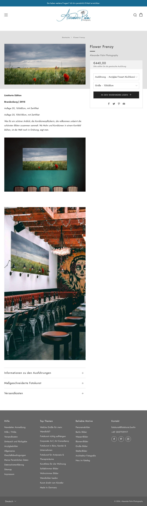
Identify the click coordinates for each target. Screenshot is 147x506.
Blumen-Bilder (82, 441)
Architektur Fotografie (86, 455)
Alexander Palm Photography (104, 55)
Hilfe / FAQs (10, 432)
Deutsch (9, 501)
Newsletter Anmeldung (15, 427)
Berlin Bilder (81, 432)
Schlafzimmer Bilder (49, 468)
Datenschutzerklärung (14, 464)
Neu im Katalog (83, 460)
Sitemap (8, 469)
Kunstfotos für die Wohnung (53, 463)
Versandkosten (11, 436)
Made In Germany (48, 487)
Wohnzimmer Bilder (49, 473)
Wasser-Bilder (82, 436)
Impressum (9, 474)
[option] (45, 64)
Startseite (66, 37)
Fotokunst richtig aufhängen (53, 436)
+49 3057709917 (119, 432)
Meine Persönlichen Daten (16, 460)
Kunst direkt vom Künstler (51, 482)
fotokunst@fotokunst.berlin (123, 427)
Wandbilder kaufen (49, 478)
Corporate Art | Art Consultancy (54, 441)
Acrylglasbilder (11, 446)
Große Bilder (82, 446)
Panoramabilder (83, 427)
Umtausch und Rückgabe (15, 441)
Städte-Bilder (81, 451)
